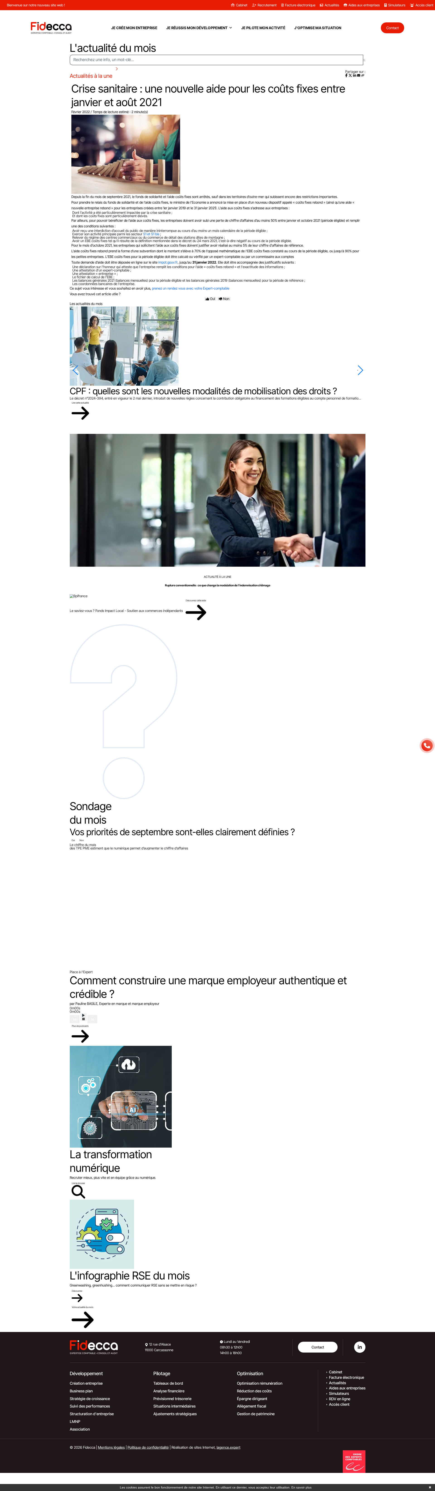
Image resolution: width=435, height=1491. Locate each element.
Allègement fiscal (251, 1406)
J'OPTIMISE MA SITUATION (317, 28)
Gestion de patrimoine (256, 1414)
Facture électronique (300, 5)
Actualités (332, 5)
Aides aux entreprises (364, 5)
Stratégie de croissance (90, 1398)
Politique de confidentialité (148, 1447)
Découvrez (77, 1290)
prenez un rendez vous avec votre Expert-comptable (190, 288)
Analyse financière (168, 1391)
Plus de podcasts (80, 1026)
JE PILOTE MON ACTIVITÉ (263, 28)
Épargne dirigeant (252, 1398)
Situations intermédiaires (174, 1406)
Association (80, 1429)
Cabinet (241, 5)
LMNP (75, 1421)
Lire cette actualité (80, 402)
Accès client (424, 5)
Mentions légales (111, 1447)
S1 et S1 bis (151, 234)
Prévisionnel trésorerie (172, 1398)
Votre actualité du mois (82, 1307)
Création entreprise (86, 1383)
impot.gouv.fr (168, 262)
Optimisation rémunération (259, 1383)
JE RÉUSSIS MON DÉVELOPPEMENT (197, 28)
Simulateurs (396, 5)
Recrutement (267, 5)
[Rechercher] (364, 60)
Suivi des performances (90, 1406)
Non (82, 840)
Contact (318, 1347)
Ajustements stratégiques (175, 1414)
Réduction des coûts (254, 1391)
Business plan (81, 1391)
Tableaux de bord (168, 1383)
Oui (73, 840)
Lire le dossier (78, 1183)
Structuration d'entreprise (92, 1414)
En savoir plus (301, 1487)
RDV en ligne (339, 1399)
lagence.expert (228, 1447)
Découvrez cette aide (196, 600)
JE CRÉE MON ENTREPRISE (134, 28)
